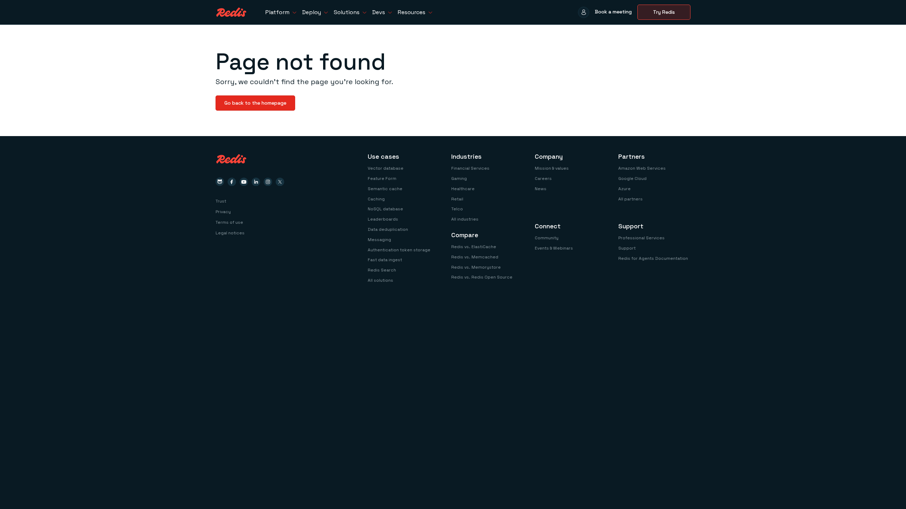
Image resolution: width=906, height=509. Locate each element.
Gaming (459, 178)
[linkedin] (256, 181)
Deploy (311, 12)
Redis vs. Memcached (474, 257)
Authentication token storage (399, 250)
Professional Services (641, 238)
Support (627, 248)
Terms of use (229, 222)
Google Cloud (632, 178)
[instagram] (268, 181)
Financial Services (470, 168)
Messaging (379, 239)
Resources (411, 12)
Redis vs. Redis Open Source (481, 277)
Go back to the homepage (255, 103)
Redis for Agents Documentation (653, 258)
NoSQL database (385, 209)
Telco (457, 209)
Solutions (347, 12)
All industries (464, 219)
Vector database (385, 168)
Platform (277, 12)
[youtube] (244, 181)
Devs (378, 12)
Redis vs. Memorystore (476, 267)
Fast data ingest (385, 260)
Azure (624, 189)
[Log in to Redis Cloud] (583, 12)
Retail (457, 199)
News (540, 189)
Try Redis (664, 12)
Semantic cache (385, 189)
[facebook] (232, 181)
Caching (376, 199)
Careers (543, 178)
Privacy (223, 212)
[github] (220, 181)
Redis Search (382, 270)
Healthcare (463, 189)
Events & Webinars (554, 248)
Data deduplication (388, 229)
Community (546, 238)
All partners (630, 199)
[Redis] (231, 12)
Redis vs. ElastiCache (473, 247)
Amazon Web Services (642, 168)
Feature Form (382, 178)
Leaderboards (383, 219)
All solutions (380, 280)
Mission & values (552, 168)
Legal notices (230, 233)
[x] (280, 181)
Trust (221, 201)
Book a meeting (613, 11)
